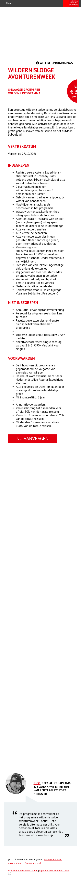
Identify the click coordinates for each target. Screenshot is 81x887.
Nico (37, 783)
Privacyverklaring (53, 859)
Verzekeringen (15, 863)
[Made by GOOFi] (9, 874)
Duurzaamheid (33, 863)
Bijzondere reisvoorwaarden (54, 870)
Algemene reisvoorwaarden (23, 870)
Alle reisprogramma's (56, 63)
